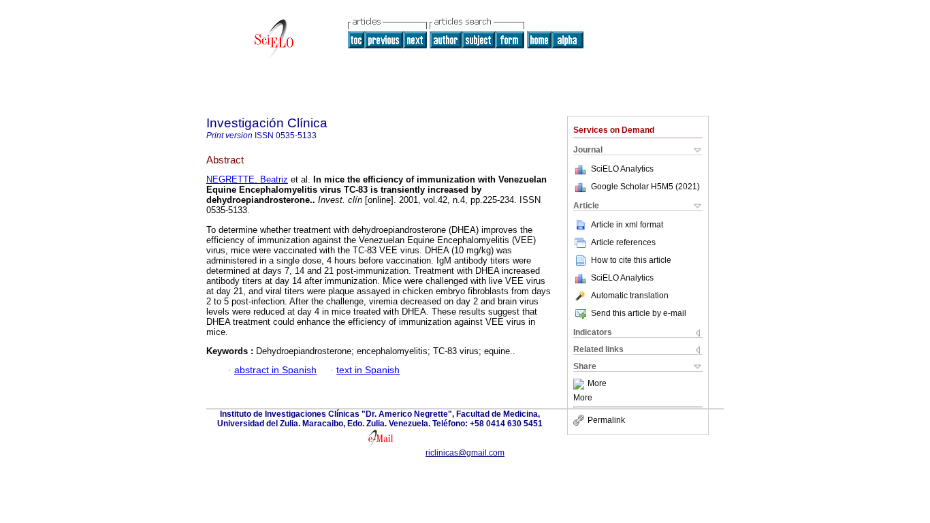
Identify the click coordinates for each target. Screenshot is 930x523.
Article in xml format (627, 224)
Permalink (606, 420)
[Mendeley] (580, 384)
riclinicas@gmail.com (465, 453)
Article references (623, 242)
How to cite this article (631, 260)
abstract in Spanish (275, 370)
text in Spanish (368, 370)
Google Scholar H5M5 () (645, 186)
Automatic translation (630, 295)
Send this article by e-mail (638, 313)
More (597, 384)
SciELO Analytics (622, 169)
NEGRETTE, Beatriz (247, 179)
